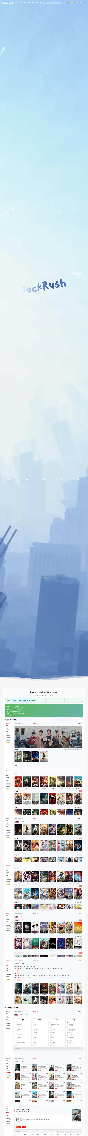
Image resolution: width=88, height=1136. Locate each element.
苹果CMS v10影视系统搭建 (20, 700)
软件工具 (45, 695)
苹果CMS (52, 695)
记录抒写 (9, 2)
